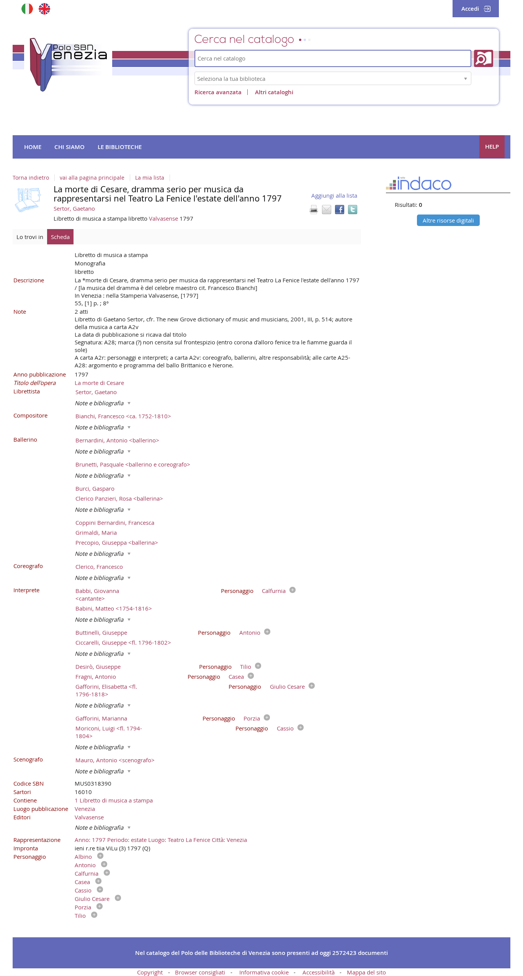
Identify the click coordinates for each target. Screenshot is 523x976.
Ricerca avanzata (218, 92)
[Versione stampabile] (313, 209)
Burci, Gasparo (94, 488)
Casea (236, 676)
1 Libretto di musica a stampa (114, 800)
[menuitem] (32, 147)
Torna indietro (31, 177)
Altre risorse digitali (448, 220)
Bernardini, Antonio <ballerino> (117, 440)
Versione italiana (27, 8)
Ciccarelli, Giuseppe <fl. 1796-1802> (123, 642)
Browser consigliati (200, 972)
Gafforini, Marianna (101, 718)
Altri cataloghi (274, 92)
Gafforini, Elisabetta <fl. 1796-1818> (106, 690)
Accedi (470, 9)
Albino (83, 856)
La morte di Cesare (99, 382)
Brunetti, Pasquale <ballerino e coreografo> (132, 464)
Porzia (252, 718)
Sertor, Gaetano (74, 208)
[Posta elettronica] (326, 209)
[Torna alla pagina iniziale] (68, 64)
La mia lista (149, 177)
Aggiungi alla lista (334, 195)
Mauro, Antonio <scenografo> (115, 760)
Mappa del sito (366, 972)
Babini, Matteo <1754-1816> (113, 608)
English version (44, 8)
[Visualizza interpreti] (291, 590)
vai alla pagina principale (92, 177)
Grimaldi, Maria (96, 532)
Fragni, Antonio (95, 676)
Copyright (150, 972)
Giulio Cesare (287, 686)
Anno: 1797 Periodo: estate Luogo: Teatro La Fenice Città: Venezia (161, 839)
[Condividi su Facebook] (339, 209)
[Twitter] (352, 209)
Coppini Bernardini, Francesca (114, 522)
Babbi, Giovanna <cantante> (97, 594)
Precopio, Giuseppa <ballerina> (116, 542)
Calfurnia (274, 590)
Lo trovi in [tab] (29, 237)
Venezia (85, 808)
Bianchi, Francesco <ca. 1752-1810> (123, 416)
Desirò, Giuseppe (98, 666)
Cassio (285, 728)
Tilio (245, 666)
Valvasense (164, 218)
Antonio (249, 632)
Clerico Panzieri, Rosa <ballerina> (119, 498)
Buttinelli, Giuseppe (101, 632)
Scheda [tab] (60, 237)
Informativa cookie (264, 972)
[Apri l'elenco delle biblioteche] (465, 78)
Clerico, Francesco (99, 566)
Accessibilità (318, 972)
